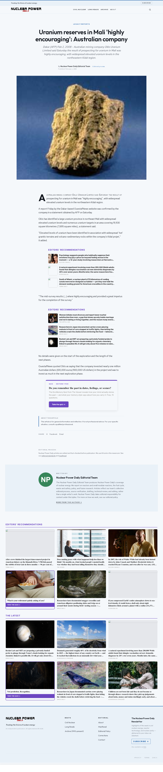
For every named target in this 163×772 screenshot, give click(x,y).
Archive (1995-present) (74, 731)
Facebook (53, 434)
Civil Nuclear (79, 9)
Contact (101, 740)
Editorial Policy (104, 731)
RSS (144, 747)
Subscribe (146, 3)
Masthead (102, 727)
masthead (62, 456)
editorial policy (112, 497)
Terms (147, 758)
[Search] (150, 10)
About (113, 9)
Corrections (103, 735)
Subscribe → (141, 741)
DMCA (154, 758)
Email (61, 434)
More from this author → (69, 502)
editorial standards (48, 456)
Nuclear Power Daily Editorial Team (75, 66)
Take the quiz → (58, 404)
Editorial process (99, 66)
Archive (104, 9)
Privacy (137, 758)
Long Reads (93, 9)
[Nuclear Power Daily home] (26, 9)
